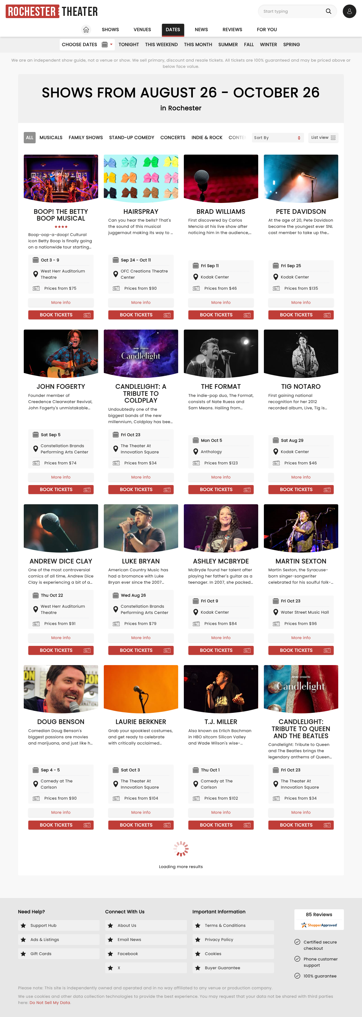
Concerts (172, 137)
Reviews (232, 29)
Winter (268, 44)
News (201, 29)
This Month (198, 44)
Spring (291, 44)
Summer (228, 44)
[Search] (329, 11)
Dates (173, 29)
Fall (249, 44)
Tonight (129, 44)
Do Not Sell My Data (50, 1002)
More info (60, 302)
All (29, 137)
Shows (110, 29)
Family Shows (86, 137)
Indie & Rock (207, 137)
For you (267, 29)
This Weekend (161, 44)
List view (320, 137)
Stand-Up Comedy (131, 137)
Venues (142, 29)
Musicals (51, 137)
